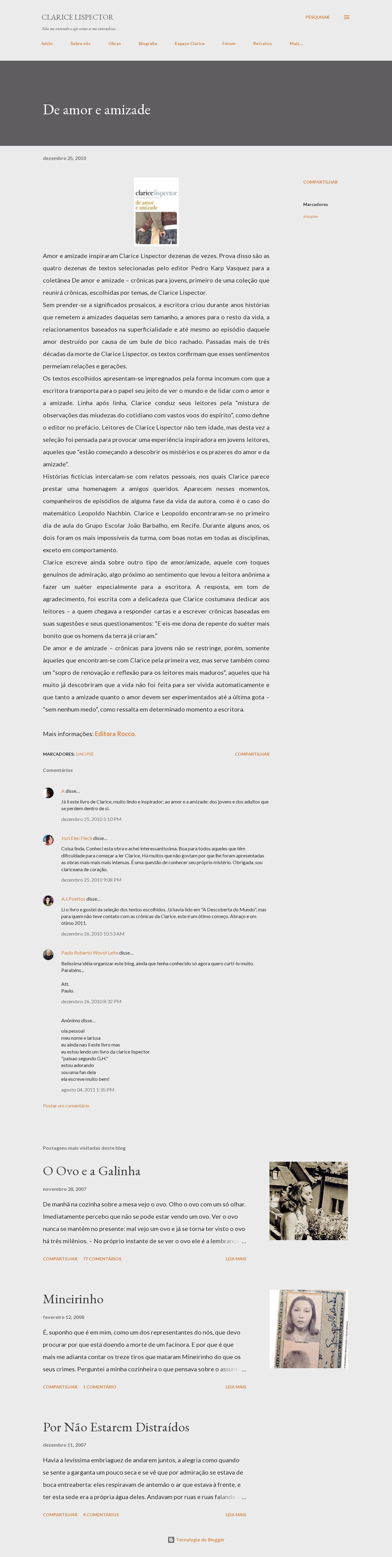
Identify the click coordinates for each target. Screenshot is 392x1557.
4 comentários (101, 1514)
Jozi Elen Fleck (76, 838)
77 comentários (102, 1258)
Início (47, 43)
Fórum (229, 43)
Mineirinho (73, 1298)
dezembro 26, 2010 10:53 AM (93, 933)
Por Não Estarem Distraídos (116, 1426)
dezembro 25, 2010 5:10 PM (91, 819)
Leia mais (236, 1258)
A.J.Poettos (73, 899)
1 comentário (99, 1386)
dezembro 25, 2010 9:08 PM (91, 880)
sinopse (310, 216)
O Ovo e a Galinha (92, 1170)
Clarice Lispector (78, 17)
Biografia (148, 43)
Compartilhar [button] (320, 181)
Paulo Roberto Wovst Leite (89, 952)
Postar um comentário (66, 1105)
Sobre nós (80, 43)
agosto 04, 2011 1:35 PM (88, 1089)
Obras (114, 43)
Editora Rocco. (115, 733)
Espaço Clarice (190, 43)
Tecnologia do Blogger (199, 1540)
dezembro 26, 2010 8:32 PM (91, 1001)
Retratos (262, 43)
